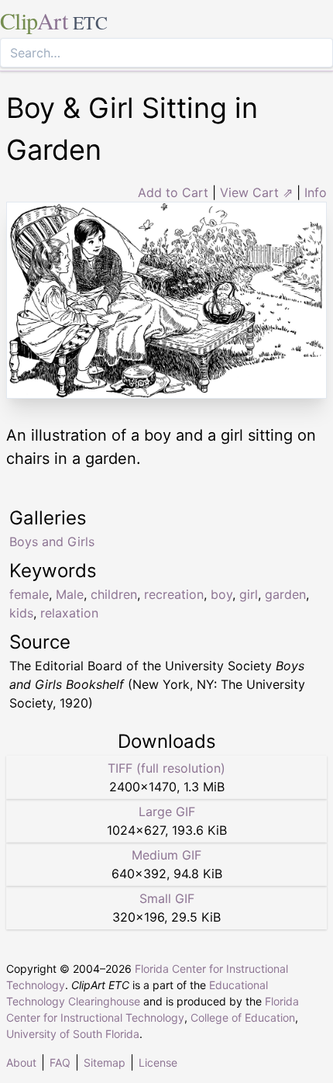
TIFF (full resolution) (166, 768)
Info (315, 192)
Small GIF (166, 898)
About (21, 1062)
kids (21, 613)
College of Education (243, 1017)
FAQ (60, 1062)
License (158, 1062)
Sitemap (104, 1062)
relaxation (69, 613)
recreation (174, 594)
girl (248, 594)
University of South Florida (72, 1033)
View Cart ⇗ (256, 192)
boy (221, 594)
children (114, 594)
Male (70, 594)
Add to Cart (173, 192)
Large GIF (167, 811)
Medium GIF (166, 855)
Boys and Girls (51, 541)
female (29, 594)
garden (285, 594)
